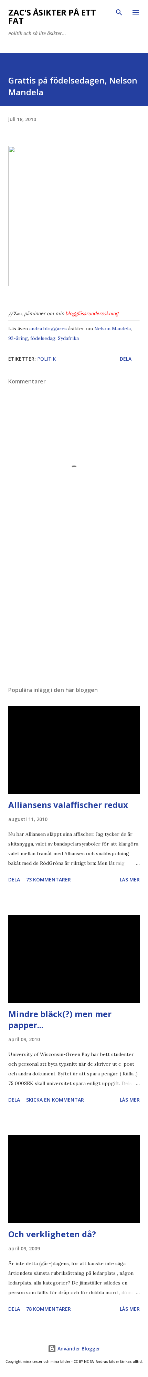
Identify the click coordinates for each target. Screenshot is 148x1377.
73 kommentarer (48, 879)
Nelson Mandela (112, 328)
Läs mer (130, 879)
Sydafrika (68, 338)
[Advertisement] (74, 615)
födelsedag (42, 338)
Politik (46, 358)
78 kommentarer (48, 1309)
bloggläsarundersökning (91, 313)
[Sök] (119, 12)
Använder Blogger (78, 1348)
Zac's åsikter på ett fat (52, 16)
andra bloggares (48, 328)
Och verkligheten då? (52, 1234)
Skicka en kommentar (55, 1099)
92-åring (18, 338)
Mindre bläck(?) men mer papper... (60, 1019)
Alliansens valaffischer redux (68, 804)
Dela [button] (125, 358)
